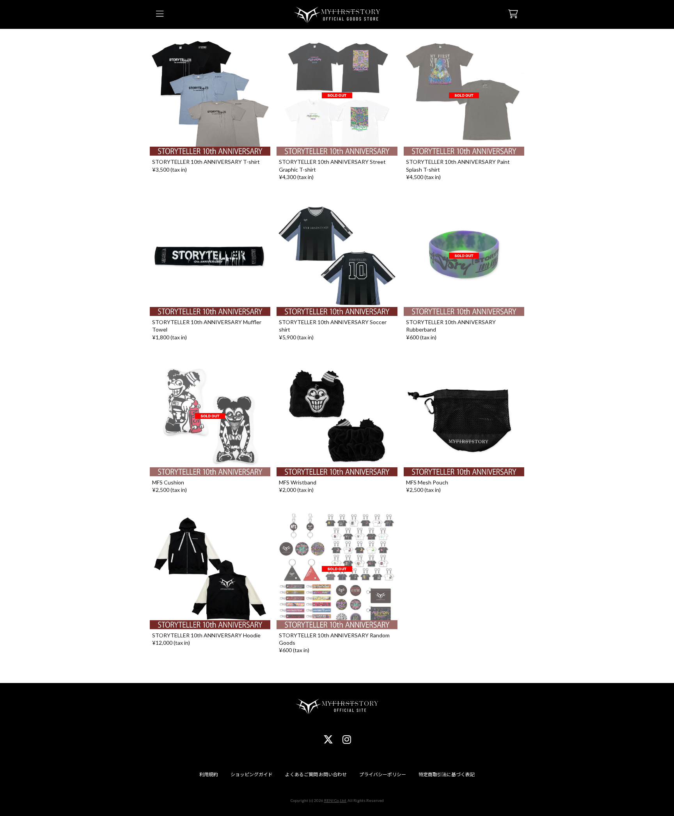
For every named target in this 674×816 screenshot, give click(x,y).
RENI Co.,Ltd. (335, 800)
